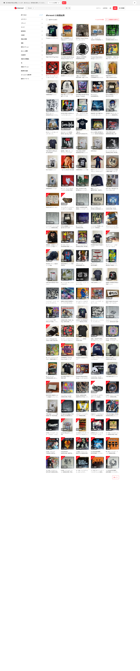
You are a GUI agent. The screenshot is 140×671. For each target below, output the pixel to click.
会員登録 (105, 8)
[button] (33, 8)
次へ (115, 477)
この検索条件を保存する (113, 19)
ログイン (98, 8)
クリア (41, 15)
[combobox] (48, 8)
